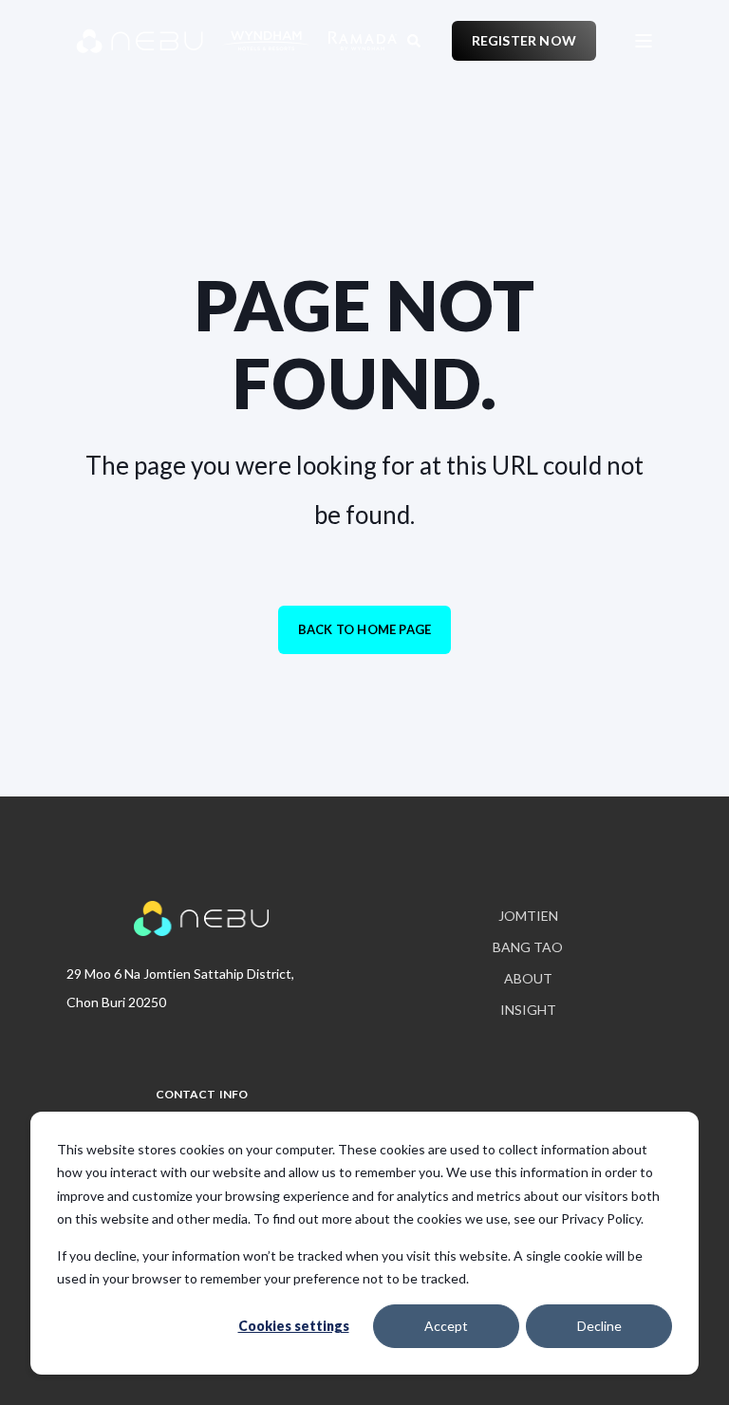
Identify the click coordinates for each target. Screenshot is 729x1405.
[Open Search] (415, 38)
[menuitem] (528, 916)
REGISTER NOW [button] (524, 40)
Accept (446, 1326)
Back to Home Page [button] (364, 629)
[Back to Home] (190, 40)
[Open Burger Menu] (644, 41)
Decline (599, 1326)
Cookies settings (293, 1326)
